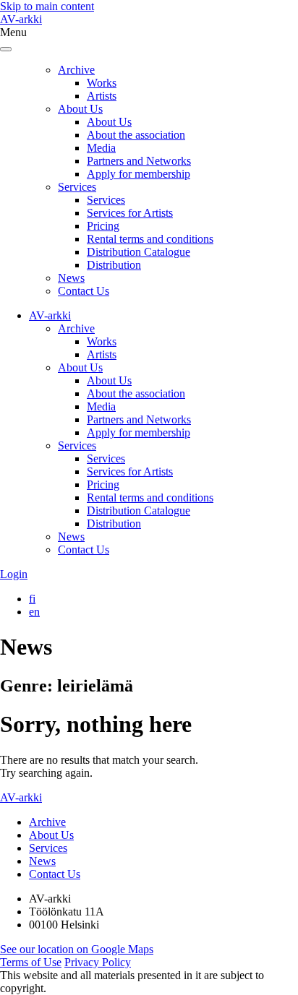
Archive (76, 70)
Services (77, 187)
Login (13, 574)
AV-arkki (21, 19)
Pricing (103, 226)
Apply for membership (138, 174)
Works (101, 83)
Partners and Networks (139, 161)
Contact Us (83, 291)
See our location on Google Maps (76, 949)
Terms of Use (30, 962)
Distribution (114, 265)
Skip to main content (47, 6)
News (71, 278)
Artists (101, 96)
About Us (80, 109)
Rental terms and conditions (150, 239)
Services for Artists (130, 213)
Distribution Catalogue (138, 252)
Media (101, 148)
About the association (136, 135)
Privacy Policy (97, 962)
